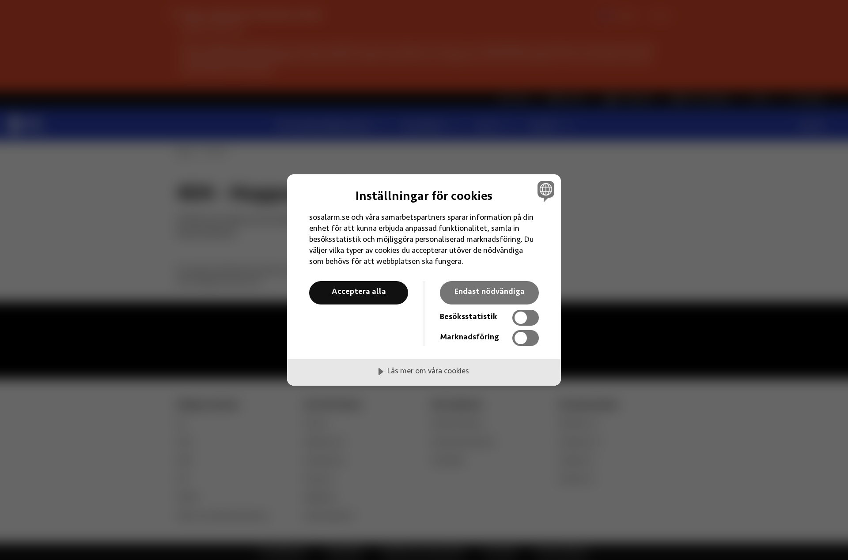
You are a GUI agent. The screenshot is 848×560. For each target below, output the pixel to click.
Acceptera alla (359, 292)
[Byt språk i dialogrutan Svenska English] (544, 190)
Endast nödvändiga (489, 292)
